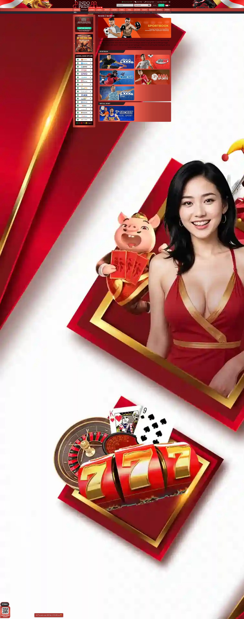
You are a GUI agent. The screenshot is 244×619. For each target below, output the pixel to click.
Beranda (76, 10)
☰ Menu (4, 604)
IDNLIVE (107, 10)
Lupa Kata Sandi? (162, 2)
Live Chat (139, 2)
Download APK (128, 2)
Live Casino (137, 10)
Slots (99, 10)
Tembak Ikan (152, 10)
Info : (75, 12)
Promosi (167, 10)
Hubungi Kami (150, 2)
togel (129, 10)
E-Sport (91, 10)
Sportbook (84, 10)
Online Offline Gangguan (85, 122)
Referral (159, 10)
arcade (114, 10)
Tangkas (144, 10)
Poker (122, 10)
